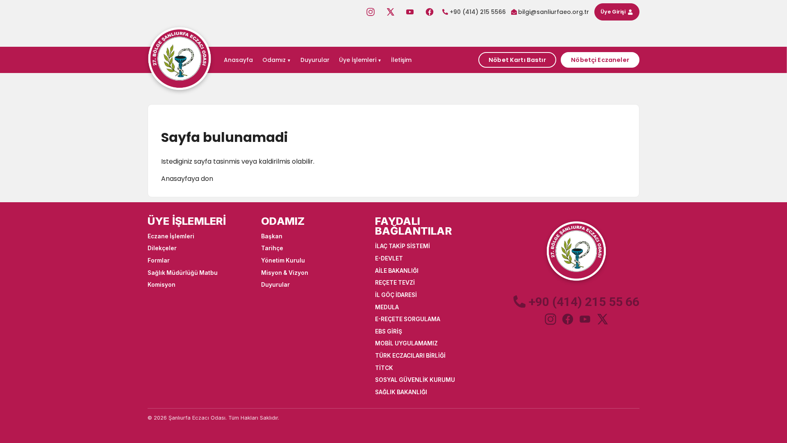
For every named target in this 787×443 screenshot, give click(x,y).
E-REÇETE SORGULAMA (407, 319)
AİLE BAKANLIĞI (397, 270)
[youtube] (585, 319)
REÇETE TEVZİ (395, 282)
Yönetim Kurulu (283, 260)
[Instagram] (370, 12)
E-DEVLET (389, 258)
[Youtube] (410, 12)
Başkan (271, 236)
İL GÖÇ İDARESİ (396, 295)
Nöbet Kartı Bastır (517, 60)
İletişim (401, 60)
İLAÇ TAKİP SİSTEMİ (402, 246)
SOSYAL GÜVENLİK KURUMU (415, 380)
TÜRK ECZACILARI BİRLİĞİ (410, 355)
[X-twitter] (390, 12)
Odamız (274, 60)
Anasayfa (238, 60)
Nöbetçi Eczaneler (600, 60)
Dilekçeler (162, 248)
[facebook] (568, 319)
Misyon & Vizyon (284, 272)
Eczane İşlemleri (171, 236)
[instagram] (550, 319)
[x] (602, 319)
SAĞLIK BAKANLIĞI (401, 392)
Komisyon (161, 284)
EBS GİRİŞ (388, 331)
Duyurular (315, 60)
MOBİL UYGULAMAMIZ (406, 343)
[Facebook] (429, 12)
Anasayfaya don (187, 178)
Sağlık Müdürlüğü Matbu (183, 272)
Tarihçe (272, 248)
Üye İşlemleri (357, 60)
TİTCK (384, 368)
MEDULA (387, 307)
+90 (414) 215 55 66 (584, 301)
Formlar (159, 260)
